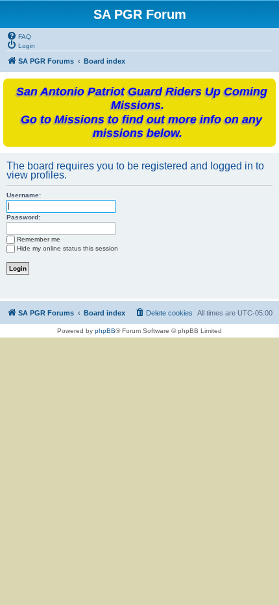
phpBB (105, 330)
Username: (23, 195)
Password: (23, 217)
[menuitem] (18, 35)
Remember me (38, 239)
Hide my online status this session (67, 248)
